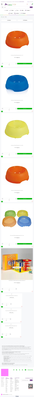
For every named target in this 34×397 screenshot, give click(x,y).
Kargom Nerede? (31, 1)
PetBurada (30, 369)
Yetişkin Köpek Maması (6, 390)
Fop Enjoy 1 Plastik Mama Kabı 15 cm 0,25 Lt (17, 190)
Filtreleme (25, 20)
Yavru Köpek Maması (6, 388)
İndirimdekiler (2, 384)
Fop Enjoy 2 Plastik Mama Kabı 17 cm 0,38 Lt (17, 145)
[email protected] (17, 387)
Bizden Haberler (11, 391)
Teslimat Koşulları (11, 379)
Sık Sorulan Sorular (8, 1)
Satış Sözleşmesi (11, 386)
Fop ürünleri (6, 349)
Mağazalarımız (2, 382)
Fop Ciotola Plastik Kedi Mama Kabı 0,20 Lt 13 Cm (17, 235)
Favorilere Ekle (32, 66)
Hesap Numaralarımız (12, 381)
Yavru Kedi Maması (7, 382)
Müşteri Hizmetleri (2, 381)
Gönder (31, 380)
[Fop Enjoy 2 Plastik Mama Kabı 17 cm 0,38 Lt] (17, 129)
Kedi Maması (6, 379)
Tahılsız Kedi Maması (6, 384)
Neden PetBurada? (3, 1)
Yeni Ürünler (2, 383)
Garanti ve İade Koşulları (11, 388)
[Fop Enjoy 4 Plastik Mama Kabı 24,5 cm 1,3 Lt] (17, 39)
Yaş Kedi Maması (7, 386)
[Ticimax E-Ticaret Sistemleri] (17, 396)
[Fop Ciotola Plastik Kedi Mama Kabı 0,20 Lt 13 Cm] (17, 219)
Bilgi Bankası (2, 386)
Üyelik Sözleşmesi (11, 385)
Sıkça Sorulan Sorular (11, 383)
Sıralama (9, 20)
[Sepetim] (31, 4)
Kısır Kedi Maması (7, 381)
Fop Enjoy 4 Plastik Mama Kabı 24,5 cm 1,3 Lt (17, 55)
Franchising (2, 385)
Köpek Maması (6, 391)
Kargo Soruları (11, 382)
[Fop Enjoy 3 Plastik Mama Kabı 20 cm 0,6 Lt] (17, 84)
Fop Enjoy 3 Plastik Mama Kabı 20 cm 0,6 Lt (17, 100)
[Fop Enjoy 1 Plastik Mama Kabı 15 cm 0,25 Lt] (17, 174)
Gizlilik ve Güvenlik (11, 389)
